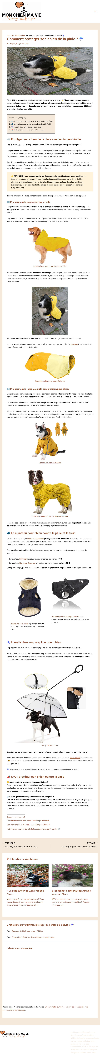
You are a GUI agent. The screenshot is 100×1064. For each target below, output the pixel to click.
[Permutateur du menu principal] (95, 11)
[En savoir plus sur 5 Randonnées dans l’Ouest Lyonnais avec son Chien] (72, 875)
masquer (22, 118)
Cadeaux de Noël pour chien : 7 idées (27, 931)
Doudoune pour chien (19, 624)
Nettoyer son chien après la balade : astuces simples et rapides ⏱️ (33, 829)
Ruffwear (74, 344)
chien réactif (75, 758)
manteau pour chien (35, 538)
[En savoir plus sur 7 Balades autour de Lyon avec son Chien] (27, 875)
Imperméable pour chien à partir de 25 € (50, 266)
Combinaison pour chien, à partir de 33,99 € (50, 516)
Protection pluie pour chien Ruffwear (50, 381)
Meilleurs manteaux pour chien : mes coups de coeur (28, 821)
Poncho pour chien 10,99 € (50, 463)
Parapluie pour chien (50, 745)
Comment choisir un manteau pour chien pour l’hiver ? (28, 825)
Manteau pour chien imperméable (65, 616)
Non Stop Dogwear (27, 563)
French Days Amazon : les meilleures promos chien (33, 937)
